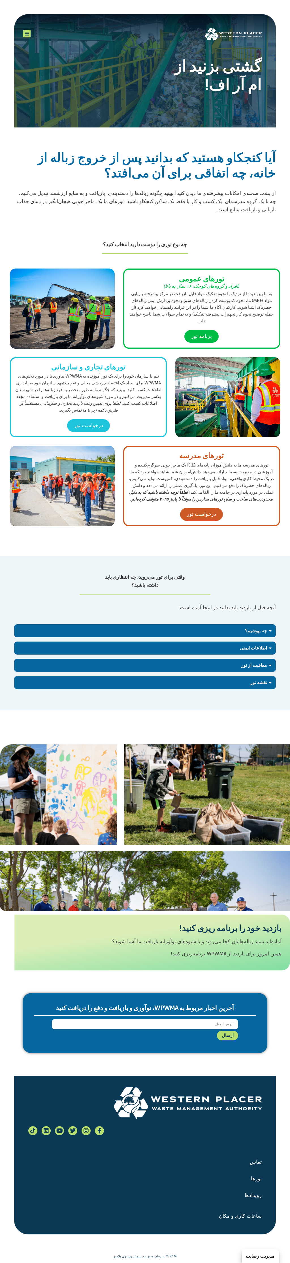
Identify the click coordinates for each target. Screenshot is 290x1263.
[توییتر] (72, 1130)
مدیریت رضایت (260, 1256)
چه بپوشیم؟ (256, 630)
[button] (145, 630)
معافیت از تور (254, 665)
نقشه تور (258, 682)
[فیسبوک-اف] (99, 1130)
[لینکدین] (46, 1130)
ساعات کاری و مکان (240, 1216)
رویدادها (253, 1195)
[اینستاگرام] (86, 1130)
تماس (256, 1162)
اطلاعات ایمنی (253, 648)
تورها (256, 1178)
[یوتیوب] (59, 1130)
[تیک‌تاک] (32, 1130)
